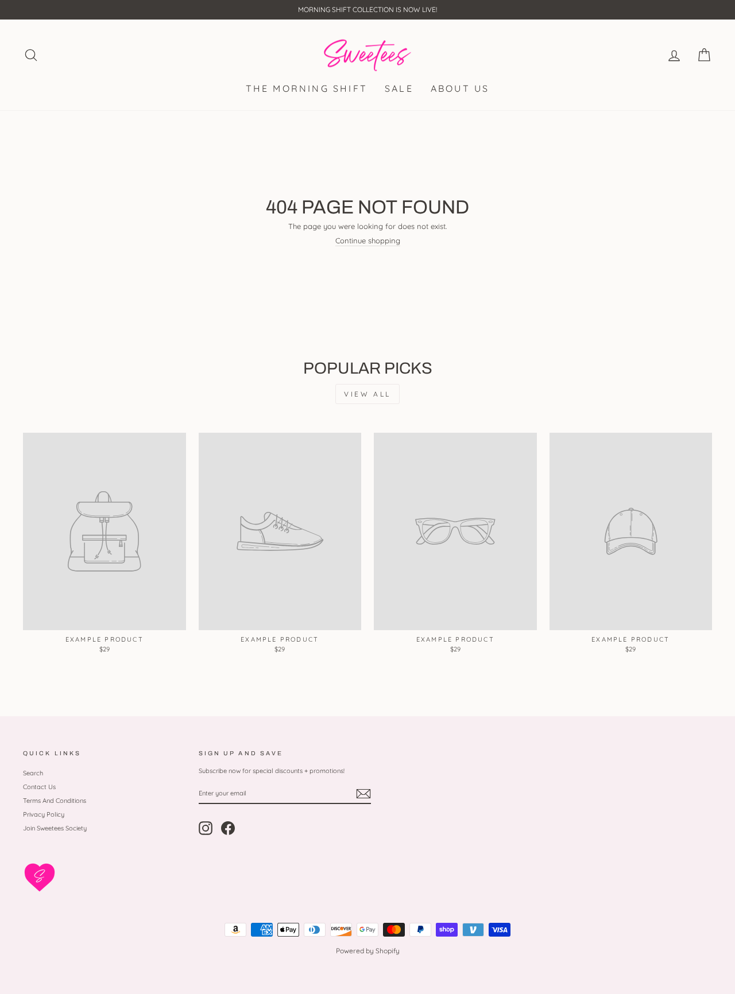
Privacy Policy (43, 814)
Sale (399, 88)
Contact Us (39, 787)
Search (33, 773)
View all (367, 394)
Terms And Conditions (54, 801)
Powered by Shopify (368, 950)
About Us (460, 88)
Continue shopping (367, 240)
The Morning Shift (307, 88)
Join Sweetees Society (55, 828)
